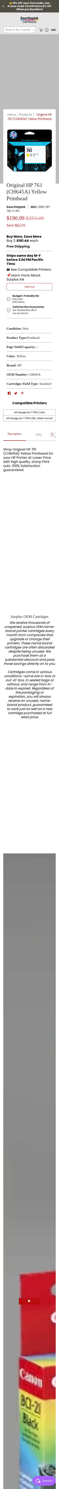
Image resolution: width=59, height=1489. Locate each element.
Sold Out (29, 286)
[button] (41, 29)
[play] (29, 1301)
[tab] (14, 435)
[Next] (52, 435)
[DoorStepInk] (29, 19)
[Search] (34, 30)
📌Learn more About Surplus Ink (23, 277)
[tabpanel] (29, 458)
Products (25, 115)
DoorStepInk (16, 207)
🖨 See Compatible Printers (29, 269)
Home (11, 115)
